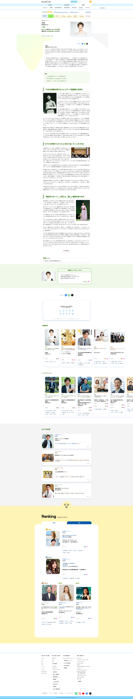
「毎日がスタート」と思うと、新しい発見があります (56, 81)
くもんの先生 (49, 624)
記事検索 (87, 12)
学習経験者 (65, 550)
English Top (103, 7)
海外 (69, 412)
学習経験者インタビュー (44, 16)
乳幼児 (51, 361)
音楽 (47, 361)
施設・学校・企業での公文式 (52, 622)
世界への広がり (74, 7)
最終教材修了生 (81, 364)
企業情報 (83, 4)
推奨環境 (55, 693)
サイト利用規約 (60, 693)
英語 (68, 552)
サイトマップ (51, 693)
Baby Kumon (105, 363)
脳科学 (117, 410)
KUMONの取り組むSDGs (58, 7)
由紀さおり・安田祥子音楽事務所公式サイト (53, 260)
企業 (73, 412)
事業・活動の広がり (67, 7)
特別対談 (105, 409)
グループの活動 (63, 16)
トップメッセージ (44, 7)
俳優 (129, 409)
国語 (64, 552)
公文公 (44, 622)
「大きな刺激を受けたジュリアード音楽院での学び (55, 76)
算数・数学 (80, 550)
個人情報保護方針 (44, 693)
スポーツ (71, 550)
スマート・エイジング (115, 412)
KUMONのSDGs (69, 16)
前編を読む (67, 250)
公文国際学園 (71, 578)
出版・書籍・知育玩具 (86, 413)
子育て (96, 363)
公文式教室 (77, 578)
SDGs (55, 410)
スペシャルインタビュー (51, 16)
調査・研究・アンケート (75, 16)
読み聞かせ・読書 (98, 361)
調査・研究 (48, 412)
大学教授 (53, 412)
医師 (112, 410)
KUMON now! (81, 7)
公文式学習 (50, 4)
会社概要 (51, 7)
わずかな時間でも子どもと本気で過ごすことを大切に (56, 78)
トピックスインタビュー (57, 16)
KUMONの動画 (88, 16)
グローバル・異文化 (49, 410)
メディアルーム (87, 7)
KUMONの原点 (66, 4)
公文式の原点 (82, 16)
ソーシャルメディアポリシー (69, 693)
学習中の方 (75, 1)
